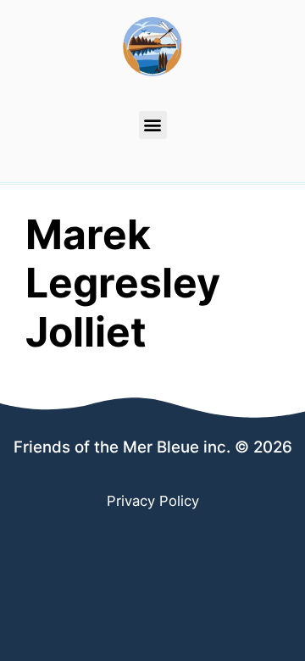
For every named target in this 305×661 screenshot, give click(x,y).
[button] (153, 125)
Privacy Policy (153, 500)
